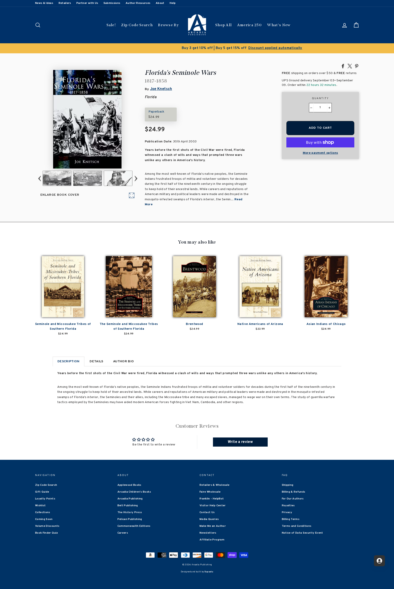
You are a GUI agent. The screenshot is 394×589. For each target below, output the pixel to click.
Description (68, 361)
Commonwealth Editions (133, 526)
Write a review (240, 442)
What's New (278, 25)
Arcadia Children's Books (134, 492)
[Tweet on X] (349, 66)
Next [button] (136, 178)
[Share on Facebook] (343, 66)
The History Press (129, 512)
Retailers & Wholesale (214, 485)
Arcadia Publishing (130, 499)
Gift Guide (42, 492)
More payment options (320, 153)
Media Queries (209, 519)
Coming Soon (44, 519)
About (160, 3)
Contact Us (207, 512)
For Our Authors (293, 499)
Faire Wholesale (210, 492)
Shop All (223, 25)
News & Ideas (44, 3)
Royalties (288, 505)
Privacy (287, 512)
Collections (42, 512)
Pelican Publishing (129, 519)
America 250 (249, 25)
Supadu (209, 571)
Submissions (112, 3)
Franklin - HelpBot (212, 499)
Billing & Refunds (293, 492)
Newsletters (208, 533)
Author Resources (138, 3)
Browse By (168, 25)
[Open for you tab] (379, 560)
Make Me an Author (213, 526)
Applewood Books (129, 485)
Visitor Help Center (213, 505)
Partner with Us (87, 3)
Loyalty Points (45, 499)
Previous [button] (39, 178)
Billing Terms (291, 519)
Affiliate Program (212, 540)
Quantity (320, 98)
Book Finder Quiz (46, 533)
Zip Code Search (137, 25)
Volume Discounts (47, 526)
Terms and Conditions (296, 526)
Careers (122, 533)
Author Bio (123, 361)
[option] (197, 48)
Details (96, 361)
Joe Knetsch (161, 89)
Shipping (287, 485)
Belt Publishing (127, 505)
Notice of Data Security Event (302, 533)
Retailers (65, 3)
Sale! (111, 25)
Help (173, 3)
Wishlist (40, 505)
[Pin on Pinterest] (356, 66)
